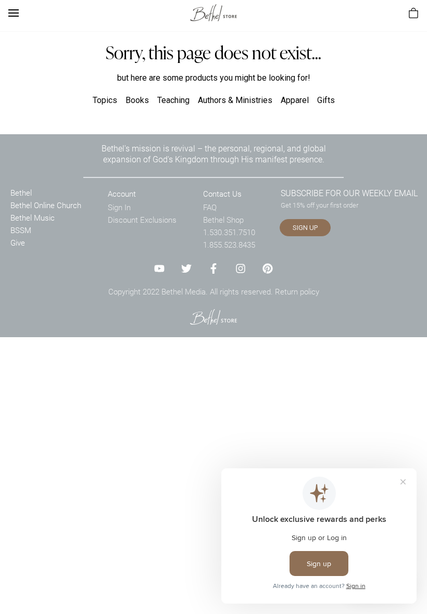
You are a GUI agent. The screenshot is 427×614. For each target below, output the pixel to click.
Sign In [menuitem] (119, 207)
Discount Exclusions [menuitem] (142, 219)
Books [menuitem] (137, 100)
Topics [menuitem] (105, 100)
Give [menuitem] (17, 242)
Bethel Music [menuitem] (32, 217)
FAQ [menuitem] (210, 207)
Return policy (297, 291)
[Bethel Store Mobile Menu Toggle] (13, 13)
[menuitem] (413, 13)
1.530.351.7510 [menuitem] (229, 232)
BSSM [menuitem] (20, 230)
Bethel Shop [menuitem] (223, 219)
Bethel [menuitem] (21, 192)
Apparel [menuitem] (295, 100)
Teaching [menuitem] (173, 100)
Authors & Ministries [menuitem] (235, 100)
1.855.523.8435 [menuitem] (229, 244)
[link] (213, 12)
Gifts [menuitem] (326, 100)
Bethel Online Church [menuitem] (45, 205)
